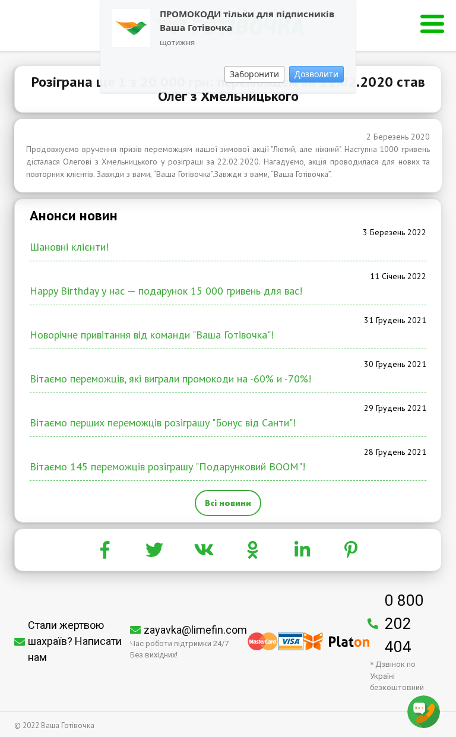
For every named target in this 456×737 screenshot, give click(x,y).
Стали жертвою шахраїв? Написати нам (75, 641)
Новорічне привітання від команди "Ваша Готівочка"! (152, 334)
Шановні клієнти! (69, 247)
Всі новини (228, 503)
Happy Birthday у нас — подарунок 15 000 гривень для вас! (166, 291)
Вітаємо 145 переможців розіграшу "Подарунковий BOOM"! (167, 466)
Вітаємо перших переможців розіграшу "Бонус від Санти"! (163, 422)
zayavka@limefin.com (195, 630)
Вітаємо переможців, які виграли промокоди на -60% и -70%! (170, 378)
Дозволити (316, 74)
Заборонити (254, 74)
